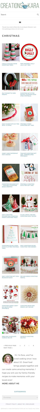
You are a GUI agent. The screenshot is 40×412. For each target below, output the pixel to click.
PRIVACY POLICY (11, 404)
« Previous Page (10, 345)
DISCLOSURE (30, 404)
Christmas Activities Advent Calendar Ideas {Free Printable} (28, 94)
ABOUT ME (21, 404)
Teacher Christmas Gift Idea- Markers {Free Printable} (28, 155)
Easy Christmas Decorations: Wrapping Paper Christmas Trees (10, 216)
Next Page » (8, 348)
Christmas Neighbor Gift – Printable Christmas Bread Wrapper (10, 185)
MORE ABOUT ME (10, 383)
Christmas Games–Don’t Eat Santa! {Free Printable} (10, 307)
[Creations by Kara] (20, 7)
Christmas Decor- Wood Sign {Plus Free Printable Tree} (10, 247)
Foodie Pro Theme (33, 408)
